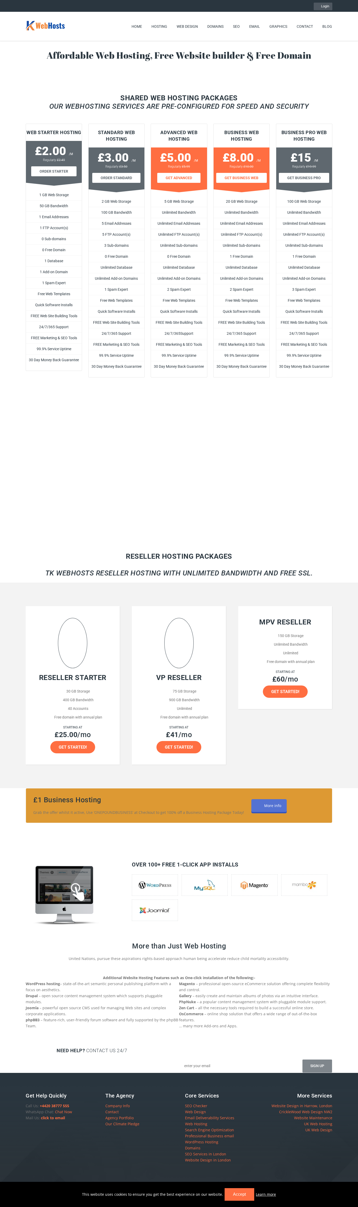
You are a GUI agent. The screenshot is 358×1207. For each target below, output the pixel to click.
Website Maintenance (313, 1117)
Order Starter (54, 171)
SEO (236, 26)
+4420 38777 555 (54, 1105)
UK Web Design (318, 1129)
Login (324, 6)
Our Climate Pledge (122, 1123)
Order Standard (116, 178)
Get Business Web (241, 178)
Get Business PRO (304, 178)
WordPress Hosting (201, 1141)
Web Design (187, 26)
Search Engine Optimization (209, 1129)
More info (272, 805)
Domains (215, 26)
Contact (305, 26)
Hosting (159, 26)
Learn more (266, 1194)
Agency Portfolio (119, 1117)
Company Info (117, 1105)
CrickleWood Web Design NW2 (305, 1111)
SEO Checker (196, 1105)
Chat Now (63, 1111)
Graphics (278, 26)
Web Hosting (196, 1123)
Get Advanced (179, 178)
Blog (327, 26)
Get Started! (73, 747)
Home (137, 26)
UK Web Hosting (318, 1123)
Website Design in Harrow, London (302, 1105)
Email (254, 26)
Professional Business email (209, 1135)
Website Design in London (208, 1159)
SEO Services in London (205, 1153)
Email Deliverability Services (209, 1117)
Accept (239, 1194)
